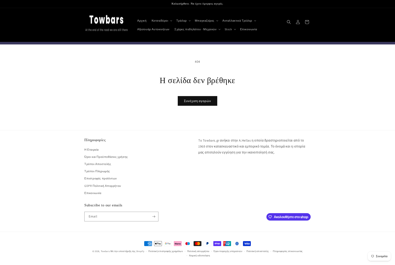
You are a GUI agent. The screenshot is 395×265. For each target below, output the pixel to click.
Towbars (105, 251)
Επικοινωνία (92, 193)
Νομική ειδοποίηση (199, 255)
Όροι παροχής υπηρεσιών (228, 251)
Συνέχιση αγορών (197, 101)
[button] (161, 20)
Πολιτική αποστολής (257, 251)
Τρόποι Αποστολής (97, 164)
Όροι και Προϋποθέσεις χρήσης (106, 157)
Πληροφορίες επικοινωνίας (288, 251)
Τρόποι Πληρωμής (97, 171)
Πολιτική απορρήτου (198, 251)
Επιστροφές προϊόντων (100, 178)
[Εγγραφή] (153, 216)
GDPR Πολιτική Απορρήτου (102, 186)
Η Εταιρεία (91, 149)
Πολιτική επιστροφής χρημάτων (165, 251)
